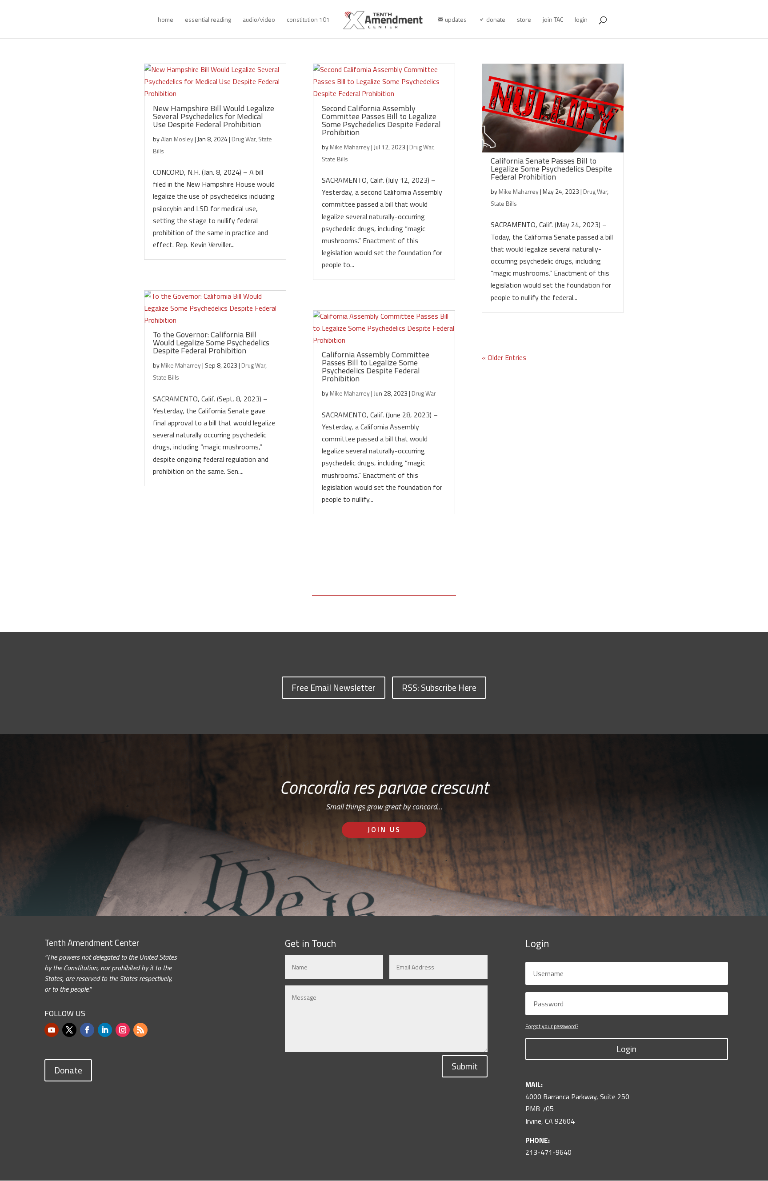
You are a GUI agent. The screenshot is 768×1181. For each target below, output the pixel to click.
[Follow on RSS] (140, 1030)
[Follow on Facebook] (87, 1030)
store (524, 20)
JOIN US (384, 829)
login (581, 20)
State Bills (166, 377)
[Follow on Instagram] (123, 1030)
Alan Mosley (177, 139)
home (165, 20)
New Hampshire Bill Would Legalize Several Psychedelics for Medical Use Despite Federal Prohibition (213, 116)
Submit (465, 1066)
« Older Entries (504, 357)
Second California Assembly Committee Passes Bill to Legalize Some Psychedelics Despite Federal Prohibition (381, 120)
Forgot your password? (551, 1026)
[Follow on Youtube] (51, 1030)
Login (626, 1049)
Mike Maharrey (181, 365)
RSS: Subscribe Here (439, 687)
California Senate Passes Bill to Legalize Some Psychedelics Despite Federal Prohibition (551, 169)
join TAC (553, 20)
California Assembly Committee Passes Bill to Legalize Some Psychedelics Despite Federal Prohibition (375, 366)
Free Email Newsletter (334, 687)
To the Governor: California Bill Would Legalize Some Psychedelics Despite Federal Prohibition (211, 342)
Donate (68, 1070)
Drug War (244, 139)
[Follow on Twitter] (69, 1030)
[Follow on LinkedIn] (105, 1030)
